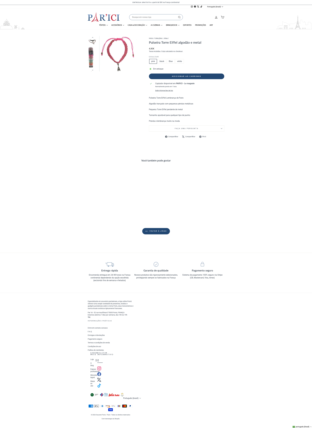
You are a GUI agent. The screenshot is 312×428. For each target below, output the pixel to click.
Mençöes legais (93, 376)
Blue (171, 61)
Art (211, 25)
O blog (92, 364)
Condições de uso (94, 346)
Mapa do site (92, 383)
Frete (163, 51)
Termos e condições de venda (99, 343)
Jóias (166, 38)
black (162, 61)
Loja (92, 359)
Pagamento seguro (95, 339)
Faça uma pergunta (186, 128)
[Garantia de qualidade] (156, 264)
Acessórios (116, 25)
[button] (302, 427)
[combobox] (156, 17)
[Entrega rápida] (110, 264)
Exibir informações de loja (164, 90)
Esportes (187, 25)
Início (151, 38)
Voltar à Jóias (158, 231)
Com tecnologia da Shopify (111, 419)
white (179, 61)
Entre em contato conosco (98, 328)
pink (153, 61)
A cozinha (156, 25)
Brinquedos (172, 25)
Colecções (158, 38)
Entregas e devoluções (96, 335)
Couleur (154, 57)
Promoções (200, 25)
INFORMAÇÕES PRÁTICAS (100, 321)
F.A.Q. (90, 332)
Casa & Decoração (136, 25)
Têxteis (102, 25)
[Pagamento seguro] (202, 264)
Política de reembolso (96, 350)
